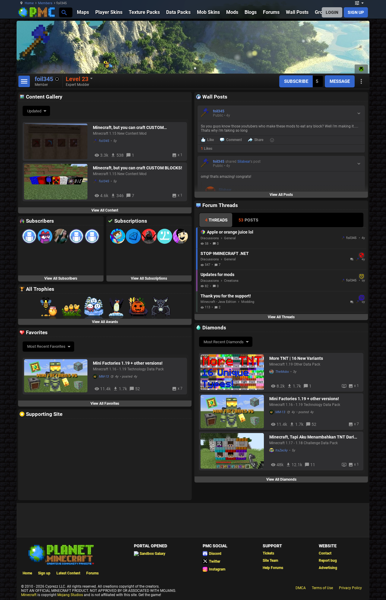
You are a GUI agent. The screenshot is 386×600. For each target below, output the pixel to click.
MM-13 (280, 412)
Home (29, 3)
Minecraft (28, 595)
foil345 (104, 141)
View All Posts (281, 195)
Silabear (243, 161)
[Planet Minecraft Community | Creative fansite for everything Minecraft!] (61, 554)
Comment (234, 140)
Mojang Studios (70, 595)
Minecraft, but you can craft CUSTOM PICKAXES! (128, 127)
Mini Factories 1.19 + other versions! (304, 398)
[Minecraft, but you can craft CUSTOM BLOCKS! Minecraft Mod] (57, 181)
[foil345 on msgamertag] (361, 69)
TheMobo (282, 372)
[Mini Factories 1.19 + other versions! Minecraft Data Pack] (233, 411)
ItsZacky (281, 450)
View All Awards (105, 322)
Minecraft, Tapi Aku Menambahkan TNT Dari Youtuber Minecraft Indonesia (311, 437)
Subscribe (296, 81)
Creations (231, 281)
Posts (248, 220)
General (230, 238)
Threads (216, 220)
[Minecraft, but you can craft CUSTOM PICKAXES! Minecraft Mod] (57, 141)
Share (258, 140)
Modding (247, 302)
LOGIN (332, 12)
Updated (34, 111)
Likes (206, 148)
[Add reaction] (272, 140)
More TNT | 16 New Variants (296, 358)
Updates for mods (282, 274)
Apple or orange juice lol (230, 232)
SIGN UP (356, 12)
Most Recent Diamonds (224, 342)
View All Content (104, 210)
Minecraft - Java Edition (218, 302)
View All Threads (281, 317)
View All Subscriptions (149, 278)
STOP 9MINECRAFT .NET (282, 253)
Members (45, 3)
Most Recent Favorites (46, 346)
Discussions (210, 238)
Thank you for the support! (282, 296)
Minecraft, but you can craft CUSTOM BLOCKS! (137, 167)
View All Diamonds (281, 479)
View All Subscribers (60, 278)
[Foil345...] (64, 12)
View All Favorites (104, 403)
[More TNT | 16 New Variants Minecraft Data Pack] (233, 372)
